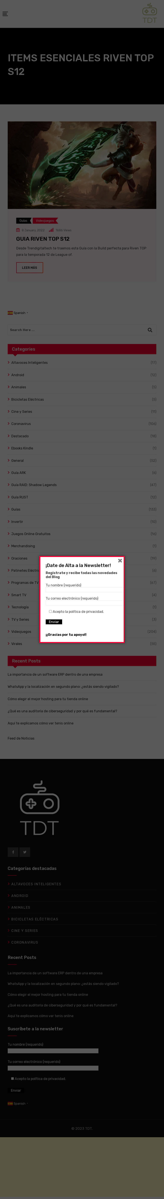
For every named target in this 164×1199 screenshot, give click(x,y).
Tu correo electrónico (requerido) (72, 598)
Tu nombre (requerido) (63, 585)
